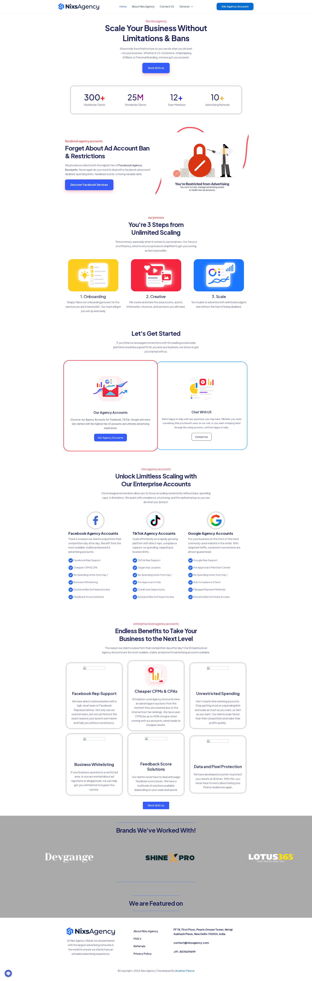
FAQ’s (137, 938)
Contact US (167, 6)
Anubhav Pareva (184, 970)
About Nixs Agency (143, 6)
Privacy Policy (143, 953)
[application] (191, 6)
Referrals (139, 946)
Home (123, 6)
